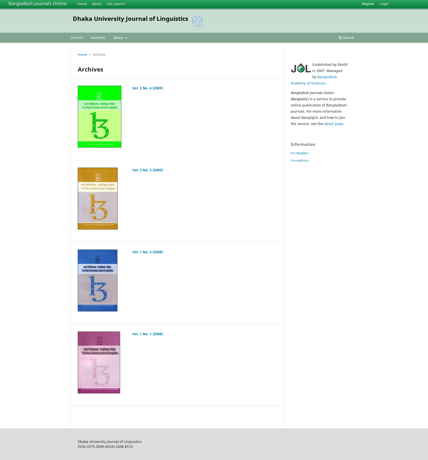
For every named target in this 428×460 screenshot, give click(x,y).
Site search (116, 3)
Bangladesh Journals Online (37, 3)
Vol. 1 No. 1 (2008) (147, 334)
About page (333, 123)
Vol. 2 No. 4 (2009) (147, 88)
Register (368, 3)
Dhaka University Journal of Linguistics (130, 18)
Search (348, 37)
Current (76, 37)
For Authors (299, 160)
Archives (98, 37)
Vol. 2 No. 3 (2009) (147, 170)
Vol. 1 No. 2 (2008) (147, 252)
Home (82, 3)
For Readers (299, 153)
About (97, 3)
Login (384, 3)
